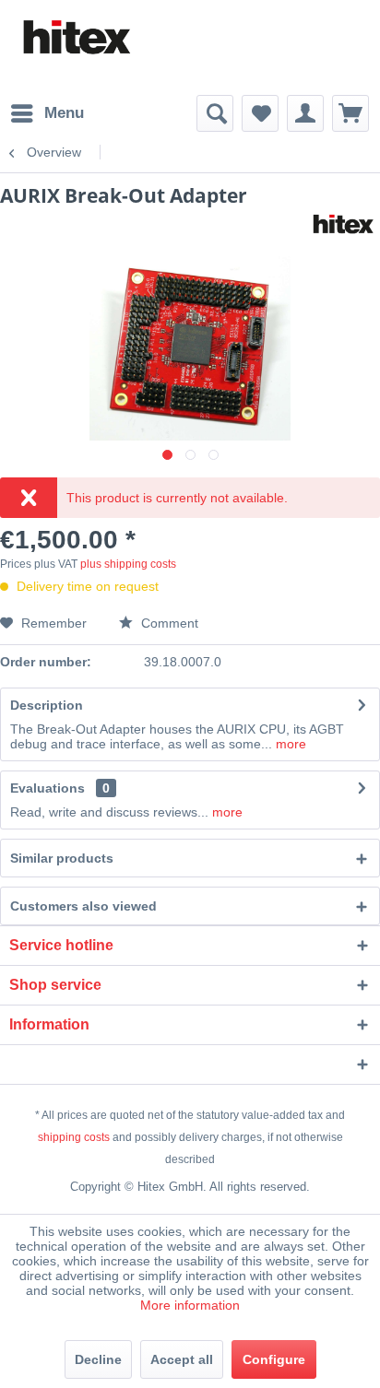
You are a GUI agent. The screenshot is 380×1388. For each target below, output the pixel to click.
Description (46, 705)
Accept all (181, 1359)
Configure (274, 1359)
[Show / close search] (214, 113)
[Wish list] (260, 113)
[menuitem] (46, 113)
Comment (167, 623)
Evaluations (47, 788)
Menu (64, 113)
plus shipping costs (128, 564)
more (289, 743)
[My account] (305, 113)
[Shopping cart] (350, 113)
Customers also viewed (83, 906)
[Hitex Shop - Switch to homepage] (75, 37)
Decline (98, 1359)
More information (190, 1305)
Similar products (61, 858)
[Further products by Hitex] (342, 224)
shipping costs (74, 1137)
